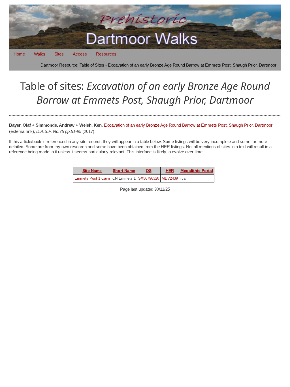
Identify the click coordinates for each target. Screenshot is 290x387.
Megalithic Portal (196, 170)
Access (80, 54)
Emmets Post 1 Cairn (92, 178)
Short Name (124, 170)
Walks (39, 54)
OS (149, 170)
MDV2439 (170, 178)
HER (170, 170)
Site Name (92, 170)
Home (19, 54)
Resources (106, 54)
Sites (59, 54)
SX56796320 (148, 178)
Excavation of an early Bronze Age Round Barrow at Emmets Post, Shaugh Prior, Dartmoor (188, 125)
